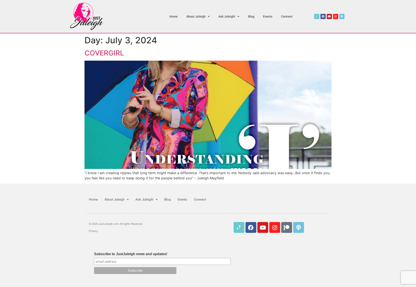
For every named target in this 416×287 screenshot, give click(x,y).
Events (267, 16)
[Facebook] (323, 16)
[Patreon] (286, 227)
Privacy (93, 231)
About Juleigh (196, 16)
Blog (251, 16)
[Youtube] (329, 16)
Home (173, 16)
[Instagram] (335, 16)
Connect (286, 16)
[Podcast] (341, 16)
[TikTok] (316, 16)
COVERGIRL (104, 53)
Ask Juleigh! (226, 16)
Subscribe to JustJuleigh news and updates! (130, 254)
